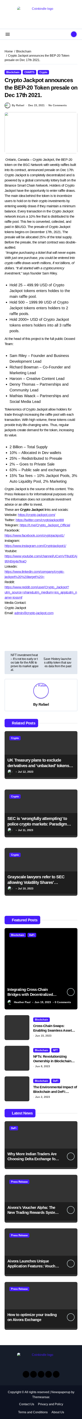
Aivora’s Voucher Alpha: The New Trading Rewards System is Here (32, 1212)
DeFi (32, 935)
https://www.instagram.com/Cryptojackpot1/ (35, 546)
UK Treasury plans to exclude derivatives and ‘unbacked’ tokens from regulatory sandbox (38, 765)
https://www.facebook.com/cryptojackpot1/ (34, 535)
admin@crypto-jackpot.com (33, 613)
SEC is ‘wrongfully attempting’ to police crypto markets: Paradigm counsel (37, 824)
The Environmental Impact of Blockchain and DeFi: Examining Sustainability (55, 1091)
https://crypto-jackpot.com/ (36, 515)
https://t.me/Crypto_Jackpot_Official (45, 525)
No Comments (57, 105)
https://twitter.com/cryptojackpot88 (40, 520)
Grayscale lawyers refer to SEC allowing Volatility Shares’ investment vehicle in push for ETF (38, 882)
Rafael (44, 704)
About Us (57, 1412)
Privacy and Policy (50, 1404)
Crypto (43, 72)
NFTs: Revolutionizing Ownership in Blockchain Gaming (52, 1061)
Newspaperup (60, 1392)
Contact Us (26, 1404)
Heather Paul (22, 1002)
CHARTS (29, 72)
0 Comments (63, 1002)
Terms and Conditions (33, 1412)
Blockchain (12, 72)
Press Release (19, 1181)
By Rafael (18, 105)
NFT (55, 1050)
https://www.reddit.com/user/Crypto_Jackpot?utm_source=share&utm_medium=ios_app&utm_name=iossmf (41, 592)
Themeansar (40, 1397)
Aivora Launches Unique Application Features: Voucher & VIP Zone (33, 1266)
